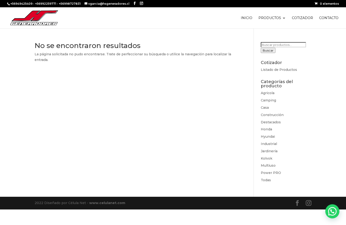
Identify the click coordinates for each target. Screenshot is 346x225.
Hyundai (268, 136)
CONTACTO (328, 18)
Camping (268, 100)
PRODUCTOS (269, 18)
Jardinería (269, 151)
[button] (332, 211)
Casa (265, 107)
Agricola (267, 93)
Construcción (272, 115)
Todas (266, 180)
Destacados (271, 122)
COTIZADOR (302, 18)
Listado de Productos (279, 70)
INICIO (246, 18)
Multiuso (268, 165)
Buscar (268, 50)
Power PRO (271, 173)
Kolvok (266, 158)
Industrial (269, 144)
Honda (266, 129)
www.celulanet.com (107, 203)
